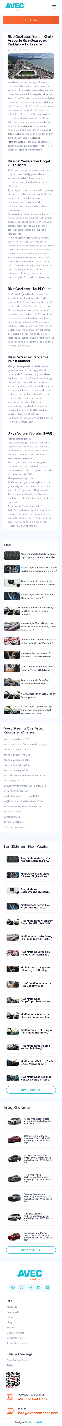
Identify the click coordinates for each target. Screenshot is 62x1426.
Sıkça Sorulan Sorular (17, 1360)
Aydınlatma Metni (16, 1343)
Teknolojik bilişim (38, 1422)
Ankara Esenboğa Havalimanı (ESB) (22, 806)
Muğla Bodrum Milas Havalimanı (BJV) (23, 801)
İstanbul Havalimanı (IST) (16, 739)
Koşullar (10, 1327)
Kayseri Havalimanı (13, 821)
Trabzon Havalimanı (14, 827)
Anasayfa (11, 1306)
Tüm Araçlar (29, 1250)
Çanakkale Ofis (11, 816)
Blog (9, 1322)
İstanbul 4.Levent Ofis (15, 749)
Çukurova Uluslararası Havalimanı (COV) (24, 785)
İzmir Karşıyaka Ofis (13, 780)
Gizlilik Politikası (15, 1332)
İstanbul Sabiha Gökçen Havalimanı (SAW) (25, 744)
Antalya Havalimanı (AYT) (16, 790)
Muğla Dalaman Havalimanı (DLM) (21, 796)
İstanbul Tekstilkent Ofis (16, 754)
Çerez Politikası (14, 1337)
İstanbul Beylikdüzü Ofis (16, 765)
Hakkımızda (12, 1312)
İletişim (10, 1365)
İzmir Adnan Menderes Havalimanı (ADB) (24, 775)
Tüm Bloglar (29, 1090)
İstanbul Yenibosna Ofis (16, 759)
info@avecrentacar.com (38, 1412)
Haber (9, 1317)
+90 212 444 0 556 (33, 1399)
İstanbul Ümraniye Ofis (15, 770)
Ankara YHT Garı (12, 811)
